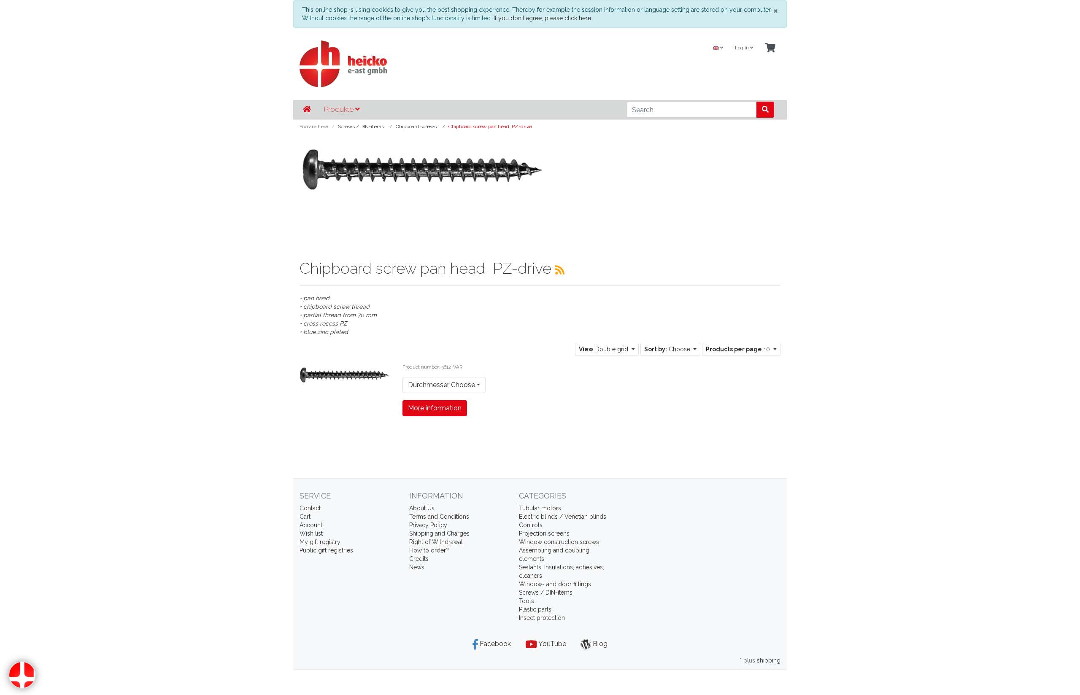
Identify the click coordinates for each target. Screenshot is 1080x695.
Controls (531, 525)
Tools (526, 601)
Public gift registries (326, 550)
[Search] (765, 110)
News (416, 567)
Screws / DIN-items (545, 592)
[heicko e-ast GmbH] (458, 63)
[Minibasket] (770, 48)
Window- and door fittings (555, 584)
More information (435, 408)
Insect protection (542, 617)
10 (739, 349)
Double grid (604, 349)
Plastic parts (535, 609)
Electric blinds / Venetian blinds (562, 516)
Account (311, 525)
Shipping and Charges (439, 533)
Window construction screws (559, 542)
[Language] (718, 48)
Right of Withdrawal (436, 542)
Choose (668, 349)
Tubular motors (540, 508)
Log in (742, 48)
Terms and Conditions (439, 516)
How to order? (429, 550)
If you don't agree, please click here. (543, 18)
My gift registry (320, 542)
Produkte (339, 109)
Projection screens (544, 533)
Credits (419, 558)
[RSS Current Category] (559, 270)
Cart (305, 516)
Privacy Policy (428, 525)
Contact (310, 508)
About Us (422, 508)
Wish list (311, 533)
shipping (768, 660)
